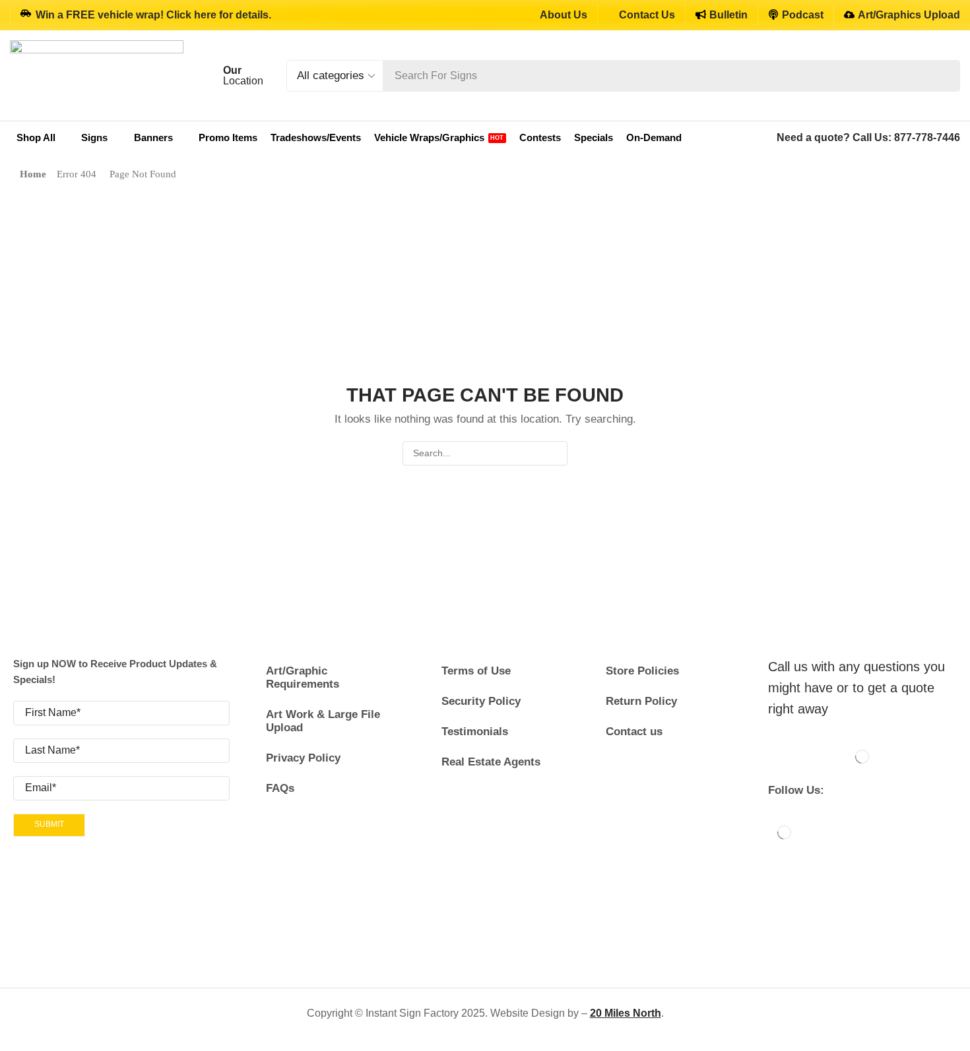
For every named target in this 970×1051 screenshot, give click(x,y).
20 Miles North (625, 1013)
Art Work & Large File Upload (323, 721)
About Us (563, 14)
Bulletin (728, 14)
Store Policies (642, 671)
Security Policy (481, 701)
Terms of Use (476, 671)
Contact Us (647, 14)
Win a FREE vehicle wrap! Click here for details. (153, 14)
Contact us (634, 731)
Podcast (803, 14)
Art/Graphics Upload (909, 14)
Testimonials (474, 731)
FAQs (280, 788)
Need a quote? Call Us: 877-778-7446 (868, 137)
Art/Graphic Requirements (302, 677)
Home (33, 174)
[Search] (946, 76)
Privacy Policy (303, 758)
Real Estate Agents (490, 762)
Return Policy (641, 701)
